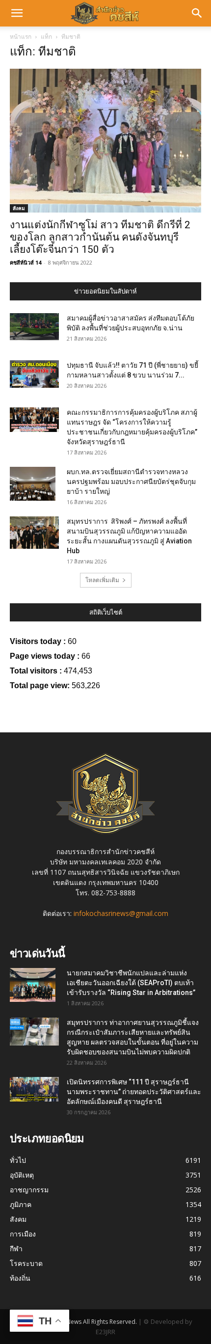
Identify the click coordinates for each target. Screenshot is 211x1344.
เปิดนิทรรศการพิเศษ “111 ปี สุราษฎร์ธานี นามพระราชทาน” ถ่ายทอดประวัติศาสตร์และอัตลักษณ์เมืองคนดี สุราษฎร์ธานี (134, 1091)
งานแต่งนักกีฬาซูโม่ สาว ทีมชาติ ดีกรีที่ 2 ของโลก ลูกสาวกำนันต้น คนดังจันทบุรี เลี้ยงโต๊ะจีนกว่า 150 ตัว (100, 237)
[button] (16, 13)
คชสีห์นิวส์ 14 (25, 262)
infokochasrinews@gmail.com (121, 913)
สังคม (19, 208)
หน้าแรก (20, 36)
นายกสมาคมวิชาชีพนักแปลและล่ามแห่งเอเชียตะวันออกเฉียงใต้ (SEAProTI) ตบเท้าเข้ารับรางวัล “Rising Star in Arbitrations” (131, 982)
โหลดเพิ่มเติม (102, 580)
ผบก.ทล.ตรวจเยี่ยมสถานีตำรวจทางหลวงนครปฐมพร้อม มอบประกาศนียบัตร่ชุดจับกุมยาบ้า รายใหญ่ (131, 481)
